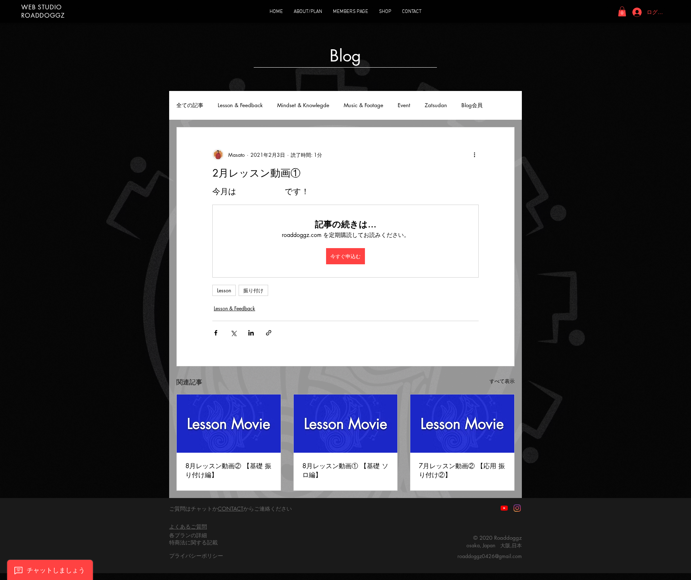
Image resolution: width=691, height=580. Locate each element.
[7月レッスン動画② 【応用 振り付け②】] (462, 423)
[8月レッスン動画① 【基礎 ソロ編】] (346, 423)
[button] (622, 11)
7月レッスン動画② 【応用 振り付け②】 (462, 470)
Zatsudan (436, 105)
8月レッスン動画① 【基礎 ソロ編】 (345, 470)
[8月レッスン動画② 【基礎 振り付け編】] (229, 423)
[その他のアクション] (474, 154)
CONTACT (230, 508)
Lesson (224, 290)
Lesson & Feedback (240, 105)
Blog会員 (472, 105)
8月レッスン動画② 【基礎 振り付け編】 (228, 470)
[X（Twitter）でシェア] (233, 332)
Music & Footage (363, 105)
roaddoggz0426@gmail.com (489, 556)
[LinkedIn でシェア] (251, 332)
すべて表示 (502, 381)
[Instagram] (517, 508)
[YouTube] (504, 508)
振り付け (253, 290)
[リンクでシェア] (268, 332)
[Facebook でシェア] (215, 332)
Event (404, 105)
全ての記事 (189, 105)
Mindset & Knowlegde (303, 105)
